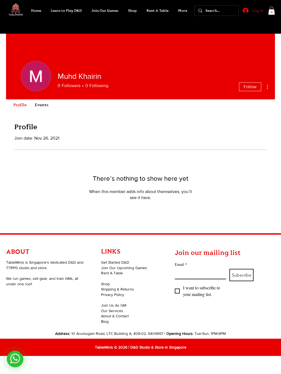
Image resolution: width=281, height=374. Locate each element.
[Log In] (245, 10)
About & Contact (115, 316)
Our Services (112, 311)
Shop (105, 284)
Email (181, 264)
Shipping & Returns (117, 289)
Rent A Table (112, 273)
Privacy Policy (112, 294)
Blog (105, 321)
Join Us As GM (113, 305)
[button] (105, 10)
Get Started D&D (115, 262)
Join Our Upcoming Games (124, 268)
